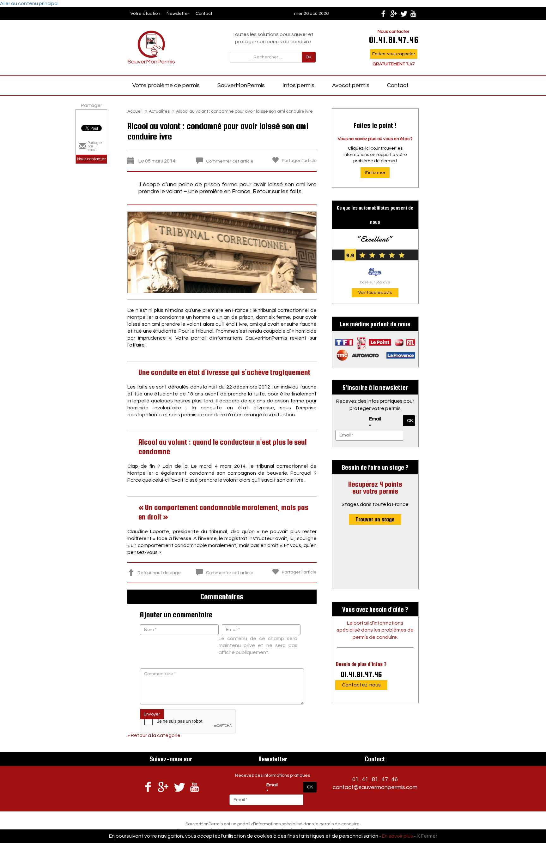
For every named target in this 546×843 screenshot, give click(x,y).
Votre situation (145, 13)
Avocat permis (350, 85)
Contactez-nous (361, 684)
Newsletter (178, 13)
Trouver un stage (375, 519)
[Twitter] (403, 13)
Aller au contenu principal (29, 3)
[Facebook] (383, 13)
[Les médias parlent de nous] (375, 349)
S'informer (375, 172)
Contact (204, 13)
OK (309, 57)
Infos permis (298, 85)
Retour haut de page (159, 573)
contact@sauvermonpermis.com (375, 787)
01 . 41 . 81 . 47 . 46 (375, 779)
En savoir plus (397, 836)
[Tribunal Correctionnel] (222, 251)
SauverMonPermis (241, 85)
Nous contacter (91, 159)
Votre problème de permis (166, 85)
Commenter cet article (229, 161)
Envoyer (152, 714)
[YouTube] (413, 13)
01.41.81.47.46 (361, 674)
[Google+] (393, 13)
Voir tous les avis (375, 292)
